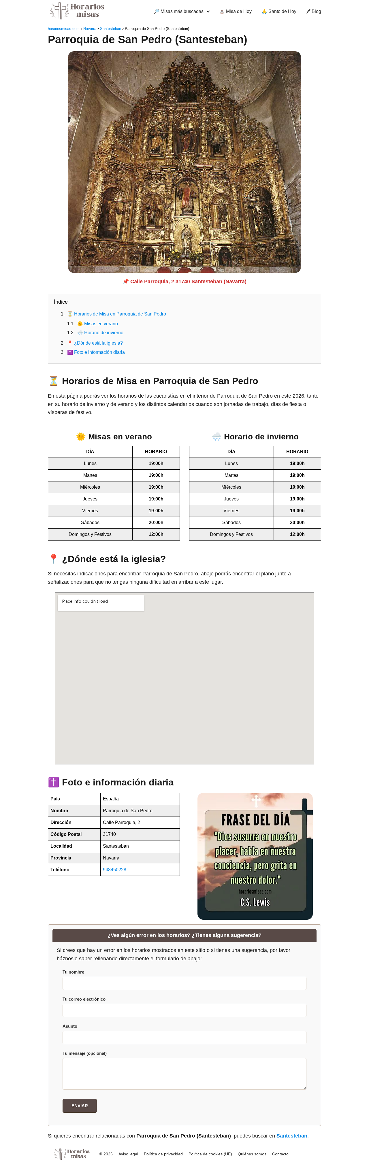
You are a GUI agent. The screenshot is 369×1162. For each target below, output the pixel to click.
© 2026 (106, 1154)
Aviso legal (128, 1154)
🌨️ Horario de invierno (100, 332)
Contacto (280, 1154)
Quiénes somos (252, 1154)
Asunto (70, 1026)
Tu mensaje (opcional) (85, 1053)
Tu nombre (73, 972)
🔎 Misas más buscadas (179, 11)
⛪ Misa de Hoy (235, 11)
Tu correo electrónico (84, 999)
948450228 (114, 869)
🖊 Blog (313, 11)
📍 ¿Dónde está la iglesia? (95, 343)
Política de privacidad (163, 1154)
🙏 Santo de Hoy (278, 11)
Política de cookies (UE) (210, 1154)
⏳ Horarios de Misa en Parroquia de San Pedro (116, 313)
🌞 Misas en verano (97, 323)
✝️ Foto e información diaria (96, 352)
